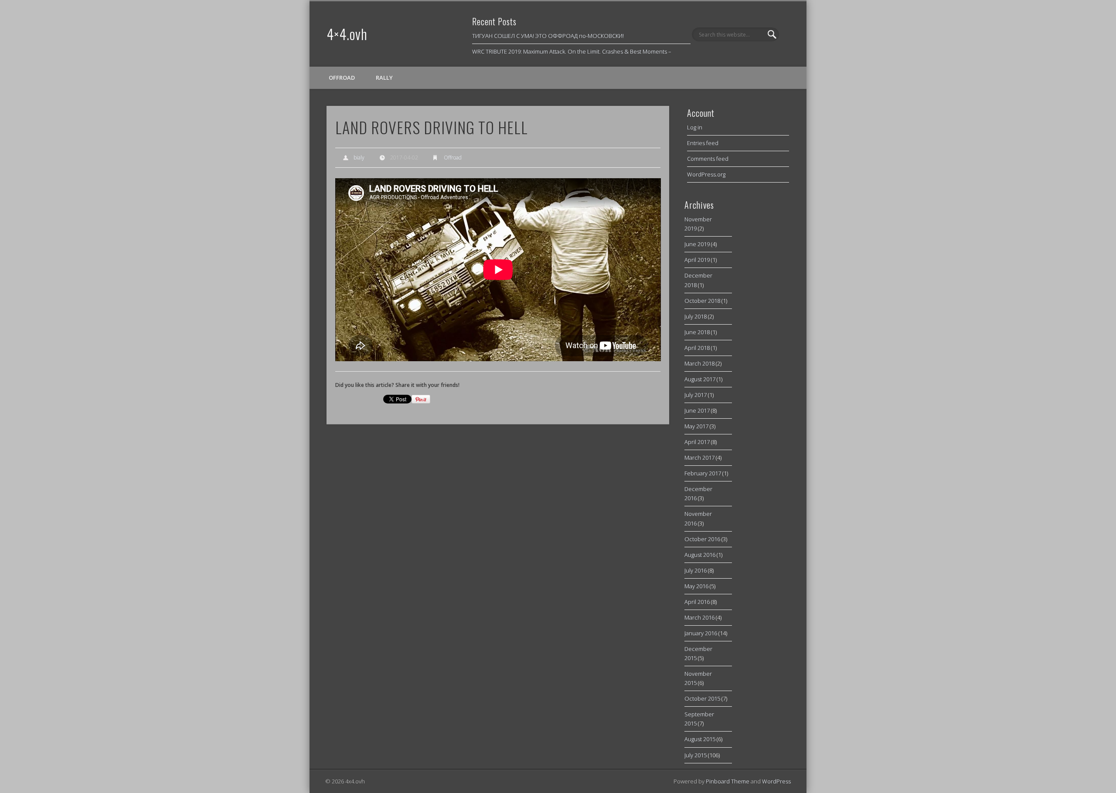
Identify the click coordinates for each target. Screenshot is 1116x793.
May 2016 (696, 586)
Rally (384, 77)
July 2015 (695, 755)
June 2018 (697, 332)
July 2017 (695, 395)
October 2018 (702, 301)
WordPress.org (706, 174)
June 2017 (697, 410)
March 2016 (699, 617)
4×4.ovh (347, 34)
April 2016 (697, 602)
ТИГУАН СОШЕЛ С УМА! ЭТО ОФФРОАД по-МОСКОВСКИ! (548, 36)
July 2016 (695, 570)
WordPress (776, 781)
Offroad (342, 77)
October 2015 (702, 698)
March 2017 (699, 457)
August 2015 (699, 739)
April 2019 (697, 260)
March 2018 (699, 363)
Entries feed (702, 143)
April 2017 (697, 442)
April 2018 (697, 348)
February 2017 (702, 473)
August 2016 (699, 555)
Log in (694, 127)
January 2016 (700, 633)
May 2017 (696, 426)
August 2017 (699, 379)
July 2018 (695, 316)
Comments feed (707, 159)
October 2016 (702, 539)
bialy (359, 157)
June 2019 (697, 244)
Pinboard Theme (727, 781)
